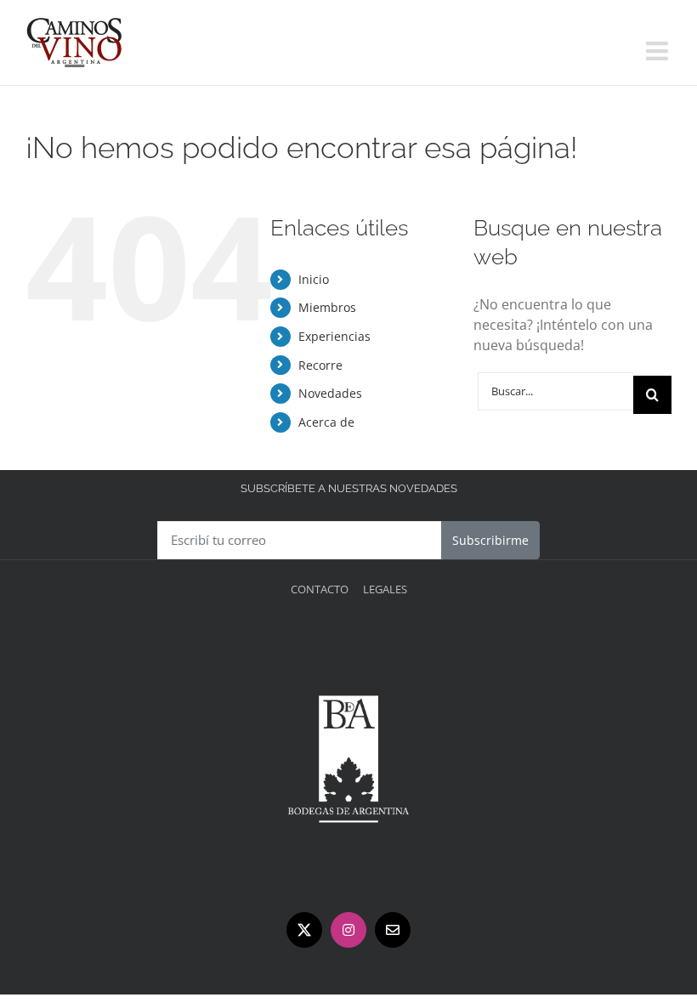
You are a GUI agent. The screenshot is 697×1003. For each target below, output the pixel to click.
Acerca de (326, 422)
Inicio (313, 279)
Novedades (330, 393)
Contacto (319, 589)
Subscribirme (490, 540)
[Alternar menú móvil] (659, 51)
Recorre (320, 365)
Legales (385, 589)
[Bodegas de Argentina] (348, 639)
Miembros (327, 307)
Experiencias (334, 336)
